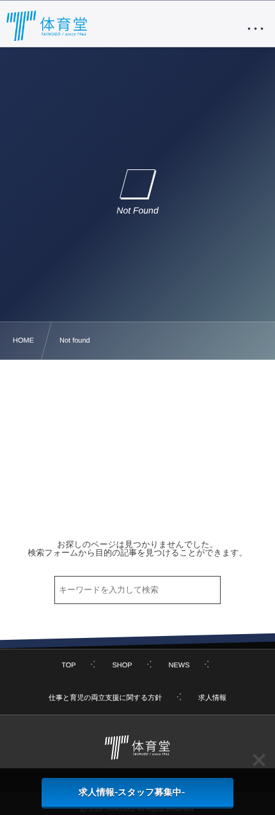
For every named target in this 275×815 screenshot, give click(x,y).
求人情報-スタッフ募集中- (132, 792)
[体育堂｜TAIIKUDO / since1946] (47, 26)
